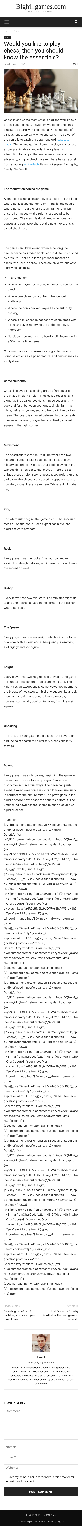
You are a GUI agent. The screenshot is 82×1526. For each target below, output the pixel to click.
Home (7, 31)
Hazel (7, 63)
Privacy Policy (33, 1514)
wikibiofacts (31, 164)
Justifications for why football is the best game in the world (60, 1315)
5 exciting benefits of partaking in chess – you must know (19, 1315)
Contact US (50, 1514)
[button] (6, 22)
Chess (17, 31)
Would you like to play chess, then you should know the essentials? (33, 50)
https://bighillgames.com (41, 1362)
